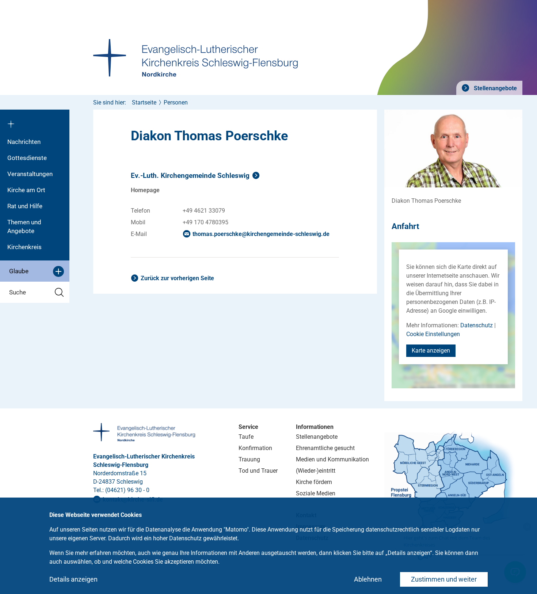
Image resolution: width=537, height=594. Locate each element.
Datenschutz (476, 325)
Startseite (144, 102)
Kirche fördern (314, 482)
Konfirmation (255, 448)
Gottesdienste (27, 157)
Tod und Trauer (258, 470)
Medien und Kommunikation (332, 459)
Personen (176, 102)
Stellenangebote (494, 88)
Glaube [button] (18, 271)
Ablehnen (368, 579)
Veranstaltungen (30, 174)
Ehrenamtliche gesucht (325, 448)
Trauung (249, 459)
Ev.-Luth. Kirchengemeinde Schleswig (190, 175)
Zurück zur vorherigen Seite (177, 278)
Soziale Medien (315, 493)
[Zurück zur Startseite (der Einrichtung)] (34, 122)
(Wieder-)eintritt (315, 470)
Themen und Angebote (24, 226)
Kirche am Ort (26, 190)
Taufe (246, 436)
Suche (17, 292)
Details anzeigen (73, 579)
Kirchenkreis (24, 247)
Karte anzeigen (431, 350)
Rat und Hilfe (24, 206)
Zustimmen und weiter (444, 579)
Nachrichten (24, 141)
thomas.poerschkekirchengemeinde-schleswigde (261, 234)
